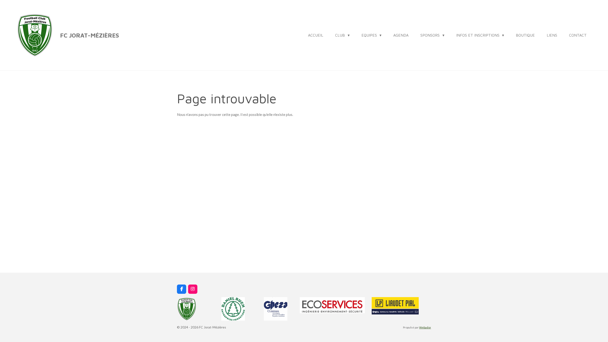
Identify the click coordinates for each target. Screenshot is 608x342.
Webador (425, 327)
